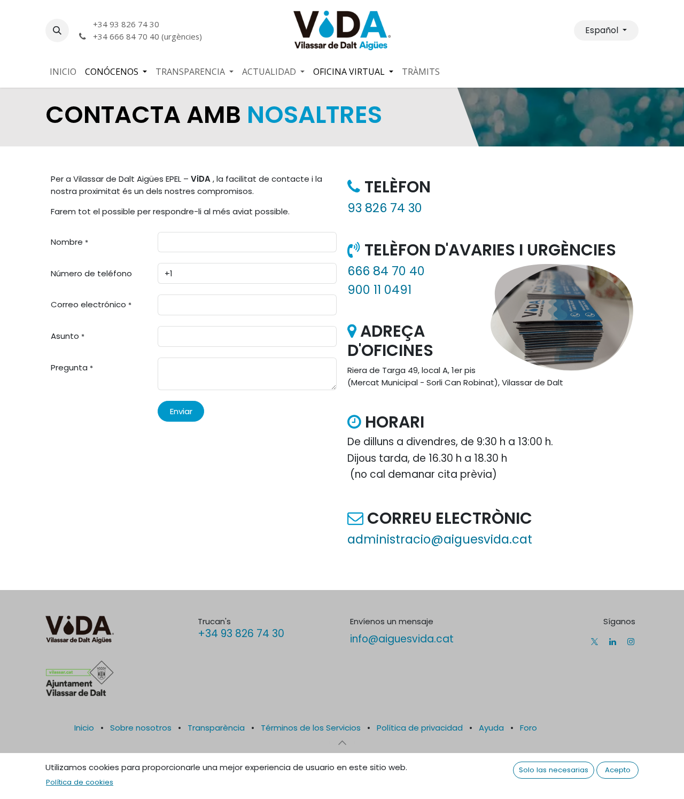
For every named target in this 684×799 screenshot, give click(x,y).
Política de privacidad (420, 727)
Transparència (216, 727)
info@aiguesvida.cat (402, 639)
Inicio (84, 727)
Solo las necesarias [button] (553, 770)
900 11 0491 (379, 289)
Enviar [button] (181, 411)
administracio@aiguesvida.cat (439, 539)
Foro (528, 727)
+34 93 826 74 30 (241, 633)
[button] (57, 30)
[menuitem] (63, 71)
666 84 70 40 (386, 271)
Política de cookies (79, 782)
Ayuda (491, 727)
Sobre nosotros (141, 727)
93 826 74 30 (384, 207)
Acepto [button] (618, 770)
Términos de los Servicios (311, 727)
